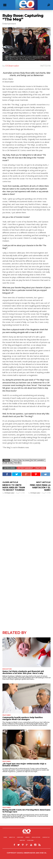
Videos (27, 837)
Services (22, 840)
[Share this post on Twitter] (16, 474)
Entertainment (25, 468)
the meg (17, 463)
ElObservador (12, 66)
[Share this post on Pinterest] (35, 474)
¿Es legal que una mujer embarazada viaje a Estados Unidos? (24, 765)
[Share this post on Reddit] (45, 474)
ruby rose (7, 463)
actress (14, 460)
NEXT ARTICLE (43, 482)
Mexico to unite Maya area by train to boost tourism (13, 487)
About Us (12, 837)
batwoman (24, 460)
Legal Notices (36, 837)
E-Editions (20, 837)
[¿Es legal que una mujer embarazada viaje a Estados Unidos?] (26, 744)
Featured (40, 468)
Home (5, 837)
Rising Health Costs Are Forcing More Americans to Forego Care (26, 811)
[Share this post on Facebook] (7, 474)
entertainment (38, 460)
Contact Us (45, 837)
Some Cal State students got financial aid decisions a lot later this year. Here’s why (23, 672)
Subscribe (30, 840)
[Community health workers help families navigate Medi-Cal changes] (26, 698)
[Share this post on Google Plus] (26, 474)
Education (7, 669)
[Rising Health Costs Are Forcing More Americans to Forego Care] (26, 791)
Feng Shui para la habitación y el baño (40, 487)
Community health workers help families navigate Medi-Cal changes (22, 718)
